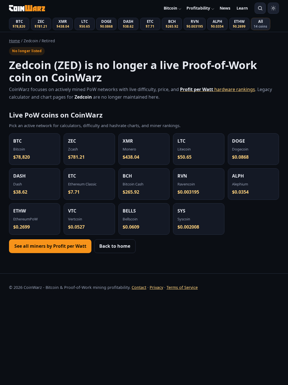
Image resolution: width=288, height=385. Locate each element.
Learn (242, 8)
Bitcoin (170, 8)
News (225, 8)
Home (14, 40)
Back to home (114, 246)
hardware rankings (217, 89)
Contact (139, 287)
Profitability (198, 8)
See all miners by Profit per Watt (50, 246)
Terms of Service (182, 287)
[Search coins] (260, 8)
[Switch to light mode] (273, 8)
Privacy (156, 287)
